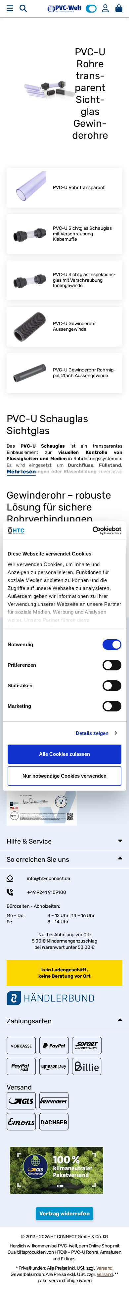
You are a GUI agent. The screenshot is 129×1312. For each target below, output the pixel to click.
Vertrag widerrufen (64, 1213)
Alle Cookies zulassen (64, 754)
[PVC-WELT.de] (64, 8)
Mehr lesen (21, 471)
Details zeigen (92, 733)
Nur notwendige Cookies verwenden (64, 776)
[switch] (112, 665)
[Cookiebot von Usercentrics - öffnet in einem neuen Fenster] (92, 530)
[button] (91, 9)
